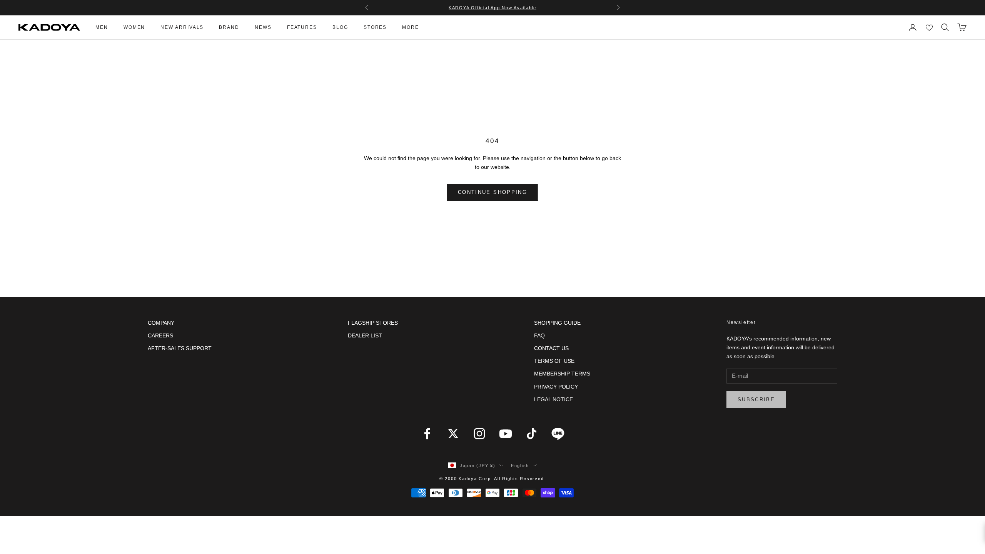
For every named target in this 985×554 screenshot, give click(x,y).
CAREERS (160, 335)
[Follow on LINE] (558, 434)
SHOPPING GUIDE (557, 323)
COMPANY (161, 323)
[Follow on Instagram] (479, 434)
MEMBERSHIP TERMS (562, 373)
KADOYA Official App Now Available (492, 7)
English (520, 465)
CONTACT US (551, 348)
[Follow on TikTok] (532, 434)
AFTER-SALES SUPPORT (180, 348)
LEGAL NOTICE (553, 399)
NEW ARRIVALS (182, 27)
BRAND (229, 27)
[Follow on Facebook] (427, 434)
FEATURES (302, 27)
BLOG (340, 27)
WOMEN (134, 27)
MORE (410, 27)
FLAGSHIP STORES (373, 323)
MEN (101, 27)
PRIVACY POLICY (556, 387)
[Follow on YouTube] (506, 434)
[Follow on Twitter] (453, 434)
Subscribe (756, 399)
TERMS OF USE (554, 361)
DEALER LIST (365, 335)
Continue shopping (492, 192)
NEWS (263, 27)
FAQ (539, 335)
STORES (375, 27)
